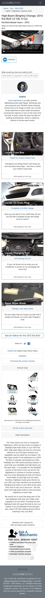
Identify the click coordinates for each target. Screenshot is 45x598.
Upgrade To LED (20, 76)
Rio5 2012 (19, 8)
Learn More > (35, 46)
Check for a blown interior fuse (22, 158)
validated (11, 59)
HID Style (33, 76)
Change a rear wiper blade (22, 309)
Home (5, 8)
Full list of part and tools (22, 428)
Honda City (11, 351)
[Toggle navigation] (40, 3)
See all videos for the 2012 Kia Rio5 (22, 335)
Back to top (22, 569)
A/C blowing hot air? (22, 258)
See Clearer (7, 76)
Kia (11, 8)
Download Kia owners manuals (22, 361)
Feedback (22, 356)
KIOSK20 (31, 525)
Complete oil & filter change (22, 208)
